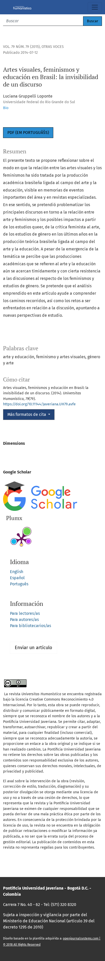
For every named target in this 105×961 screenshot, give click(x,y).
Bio (5, 108)
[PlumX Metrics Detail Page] (21, 539)
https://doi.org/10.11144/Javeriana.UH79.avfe (39, 404)
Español (17, 577)
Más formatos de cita (27, 414)
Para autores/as (24, 619)
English (16, 571)
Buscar (92, 21)
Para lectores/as (25, 613)
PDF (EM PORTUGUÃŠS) (28, 132)
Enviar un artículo (33, 647)
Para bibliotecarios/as (30, 625)
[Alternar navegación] (95, 7)
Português (19, 584)
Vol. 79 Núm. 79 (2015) (21, 47)
